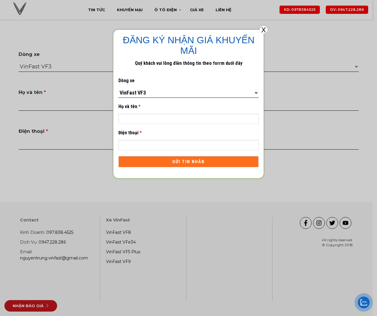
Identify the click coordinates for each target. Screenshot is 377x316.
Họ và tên (129, 106)
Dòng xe (126, 80)
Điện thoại (130, 132)
